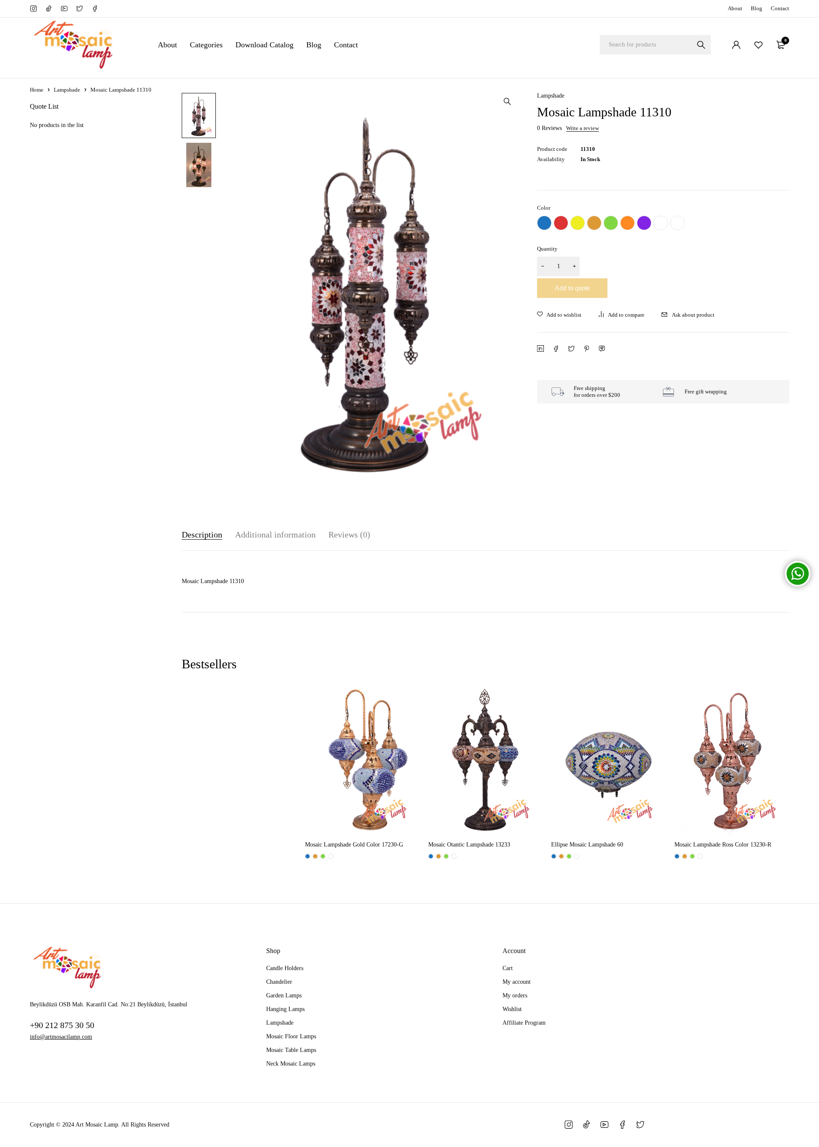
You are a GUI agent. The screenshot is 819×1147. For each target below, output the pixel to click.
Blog (756, 8)
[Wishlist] (758, 44)
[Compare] (621, 315)
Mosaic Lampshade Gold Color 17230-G (354, 844)
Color (543, 208)
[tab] (202, 534)
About (735, 8)
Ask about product (693, 315)
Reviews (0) (349, 534)
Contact (780, 8)
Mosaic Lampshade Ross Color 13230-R (722, 844)
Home (37, 90)
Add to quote (572, 288)
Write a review (582, 128)
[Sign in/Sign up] (736, 44)
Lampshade (67, 90)
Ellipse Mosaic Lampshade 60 (587, 844)
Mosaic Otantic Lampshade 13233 (469, 844)
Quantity (547, 249)
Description (202, 534)
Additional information (275, 534)
